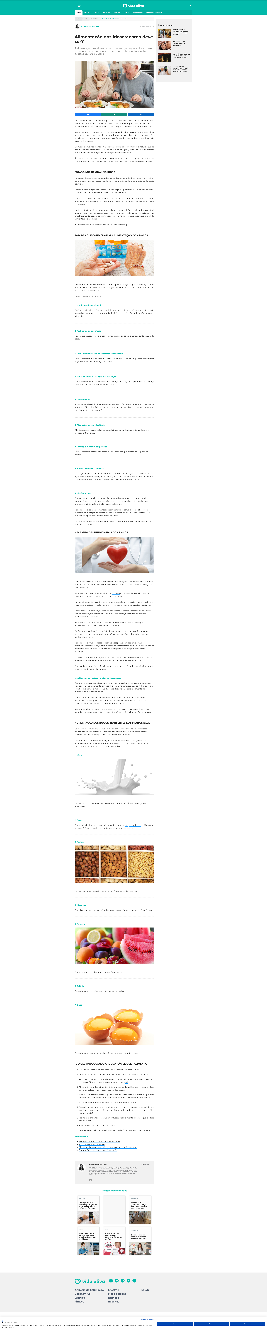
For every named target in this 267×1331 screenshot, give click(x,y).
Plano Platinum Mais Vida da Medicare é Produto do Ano (113, 1236)
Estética (96, 12)
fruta (124, 649)
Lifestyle (113, 1289)
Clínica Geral (94, 18)
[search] (190, 5)
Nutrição (106, 12)
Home (79, 12)
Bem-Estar (82, 1198)
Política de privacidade (147, 1319)
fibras (137, 430)
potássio (90, 605)
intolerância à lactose (92, 384)
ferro (140, 602)
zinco (110, 605)
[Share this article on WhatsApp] (114, 114)
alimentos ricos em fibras (86, 649)
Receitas (116, 12)
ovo (126, 825)
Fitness (126, 12)
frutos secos (122, 803)
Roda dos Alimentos (120, 735)
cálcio (132, 602)
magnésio (79, 605)
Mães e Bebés (138, 12)
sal (126, 1082)
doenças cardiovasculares (87, 616)
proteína (116, 593)
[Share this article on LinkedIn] (141, 114)
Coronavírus (83, 1293)
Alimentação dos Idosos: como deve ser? (114, 18)
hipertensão (129, 476)
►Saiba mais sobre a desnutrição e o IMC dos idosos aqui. (102, 225)
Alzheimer (114, 452)
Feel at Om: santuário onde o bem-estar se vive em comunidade (139, 1205)
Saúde (86, 12)
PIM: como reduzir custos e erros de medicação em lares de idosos (88, 1236)
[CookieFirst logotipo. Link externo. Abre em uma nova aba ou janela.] (2, 1321)
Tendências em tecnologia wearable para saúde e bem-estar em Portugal (88, 1205)
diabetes (148, 476)
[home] (133, 5)
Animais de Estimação (154, 12)
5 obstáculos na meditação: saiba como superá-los (138, 1237)
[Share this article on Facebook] (88, 114)
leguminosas (135, 825)
